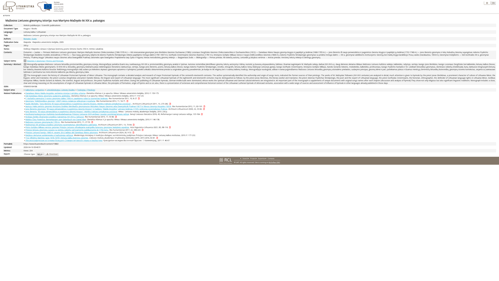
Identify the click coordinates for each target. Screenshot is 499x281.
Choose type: (29, 154)
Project (253, 158)
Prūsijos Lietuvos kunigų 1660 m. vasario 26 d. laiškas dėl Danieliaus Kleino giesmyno (61, 132)
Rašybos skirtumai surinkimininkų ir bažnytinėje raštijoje (49, 135)
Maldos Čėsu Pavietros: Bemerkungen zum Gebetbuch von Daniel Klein (55, 119)
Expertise (261, 158)
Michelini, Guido (30, 39)
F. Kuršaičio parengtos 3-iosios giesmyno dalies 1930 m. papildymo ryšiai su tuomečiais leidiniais (66, 98)
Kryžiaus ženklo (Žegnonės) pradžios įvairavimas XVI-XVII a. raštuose (54, 117)
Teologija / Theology (86, 90)
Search (245, 158)
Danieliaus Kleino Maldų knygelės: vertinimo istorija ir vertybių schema (55, 93)
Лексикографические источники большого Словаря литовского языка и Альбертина (63, 140)
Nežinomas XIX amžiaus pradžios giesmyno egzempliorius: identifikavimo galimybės (61, 124)
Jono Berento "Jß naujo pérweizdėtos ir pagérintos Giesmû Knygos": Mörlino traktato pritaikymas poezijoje (71, 111)
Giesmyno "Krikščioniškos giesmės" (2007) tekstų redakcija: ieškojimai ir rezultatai (60, 101)
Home (7, 15)
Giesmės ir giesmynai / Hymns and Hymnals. (45, 61)
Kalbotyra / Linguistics (34, 90)
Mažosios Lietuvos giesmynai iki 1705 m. (42, 122)
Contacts (271, 158)
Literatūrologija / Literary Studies (61, 90)
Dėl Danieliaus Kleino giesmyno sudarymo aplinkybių (47, 96)
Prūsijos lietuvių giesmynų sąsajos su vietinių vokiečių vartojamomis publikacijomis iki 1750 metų (66, 130)
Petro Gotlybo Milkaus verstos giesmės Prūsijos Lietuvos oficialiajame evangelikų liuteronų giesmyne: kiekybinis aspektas (77, 127)
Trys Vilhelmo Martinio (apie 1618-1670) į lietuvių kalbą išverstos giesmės (56, 138)
